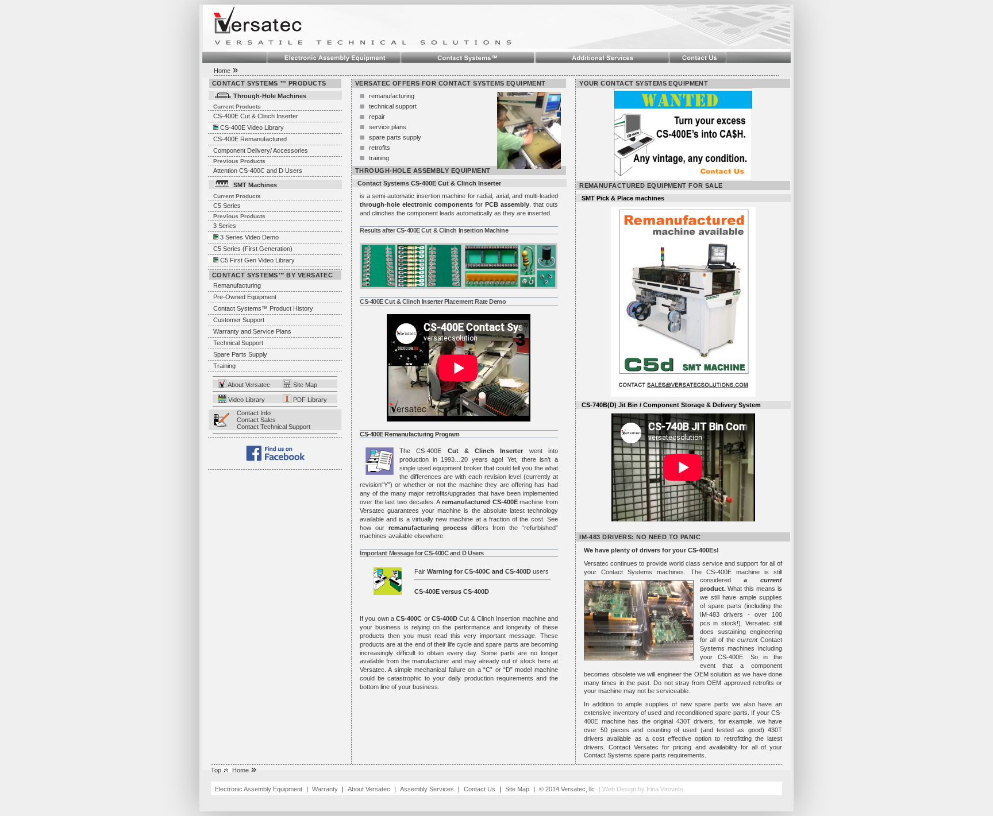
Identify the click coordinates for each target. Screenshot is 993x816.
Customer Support (238, 319)
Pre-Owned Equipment (244, 296)
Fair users (481, 571)
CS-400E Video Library (252, 127)
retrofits (379, 147)
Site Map (304, 384)
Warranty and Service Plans (252, 331)
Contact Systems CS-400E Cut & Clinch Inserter (429, 183)
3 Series (224, 225)
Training (224, 365)
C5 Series (227, 205)
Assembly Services (428, 789)
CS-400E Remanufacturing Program (409, 434)
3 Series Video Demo (249, 237)
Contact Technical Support (273, 426)
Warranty (325, 789)
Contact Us (479, 789)
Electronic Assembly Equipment (259, 789)
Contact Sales (256, 419)
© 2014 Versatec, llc (567, 789)
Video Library (245, 399)
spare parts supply (395, 137)
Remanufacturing (237, 285)
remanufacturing (391, 95)
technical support (393, 106)
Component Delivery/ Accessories (260, 150)
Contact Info (254, 412)
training (379, 157)
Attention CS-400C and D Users (257, 170)
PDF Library (309, 399)
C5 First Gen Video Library (257, 260)
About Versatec (248, 384)
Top (216, 770)
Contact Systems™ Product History (263, 308)
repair (377, 116)
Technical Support (238, 342)
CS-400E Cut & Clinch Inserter (255, 116)
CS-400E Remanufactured (250, 139)
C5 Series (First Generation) (252, 248)
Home (222, 70)
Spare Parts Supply (240, 354)
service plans (387, 126)
